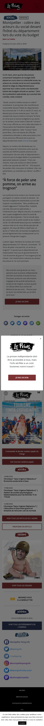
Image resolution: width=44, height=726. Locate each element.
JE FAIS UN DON (22, 377)
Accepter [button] (22, 723)
